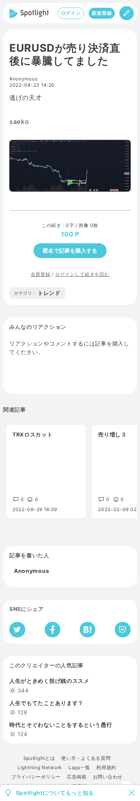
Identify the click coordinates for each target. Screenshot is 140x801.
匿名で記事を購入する (70, 250)
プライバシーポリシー (36, 777)
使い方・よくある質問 (85, 758)
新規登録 (102, 13)
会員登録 (41, 274)
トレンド (37, 293)
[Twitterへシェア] (17, 629)
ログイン (71, 13)
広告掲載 (77, 777)
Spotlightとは (39, 758)
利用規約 (106, 767)
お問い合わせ (107, 777)
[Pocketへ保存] (123, 629)
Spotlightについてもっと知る (55, 793)
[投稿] (126, 13)
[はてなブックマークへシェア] (87, 629)
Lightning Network (40, 767)
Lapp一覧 (79, 767)
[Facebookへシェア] (53, 629)
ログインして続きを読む (82, 274)
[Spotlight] (29, 13)
